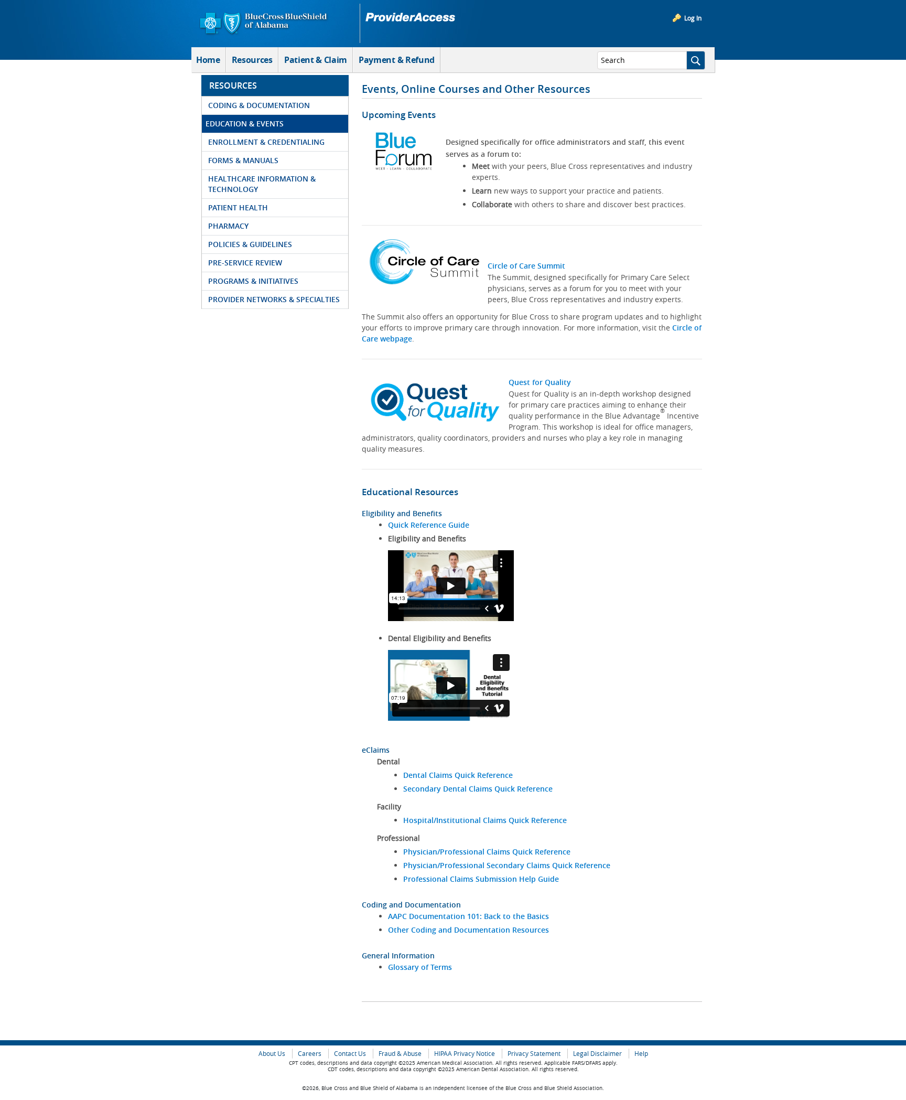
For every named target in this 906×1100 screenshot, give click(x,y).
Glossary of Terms (420, 967)
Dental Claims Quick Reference (458, 775)
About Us (271, 1054)
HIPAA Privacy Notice (464, 1054)
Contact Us (350, 1054)
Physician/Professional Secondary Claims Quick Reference (506, 865)
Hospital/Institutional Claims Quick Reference (485, 820)
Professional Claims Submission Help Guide (481, 879)
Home (208, 60)
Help (641, 1054)
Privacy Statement (534, 1054)
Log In (693, 18)
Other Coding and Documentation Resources (468, 930)
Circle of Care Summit (526, 266)
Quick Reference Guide (428, 525)
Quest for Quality (540, 382)
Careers (309, 1054)
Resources (252, 60)
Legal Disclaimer (597, 1054)
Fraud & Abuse (400, 1054)
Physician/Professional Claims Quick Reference (486, 852)
